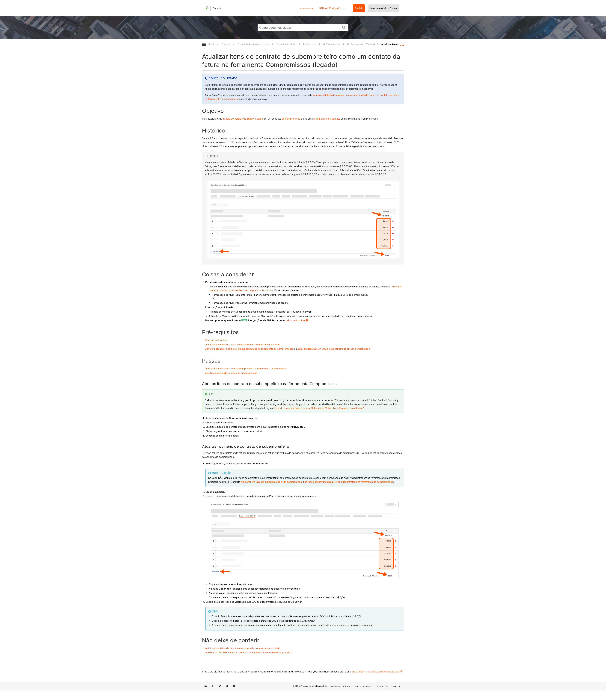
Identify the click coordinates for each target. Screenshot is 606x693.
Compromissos (333, 44)
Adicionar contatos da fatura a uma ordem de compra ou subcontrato (242, 344)
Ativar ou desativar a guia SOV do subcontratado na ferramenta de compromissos (249, 348)
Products (226, 44)
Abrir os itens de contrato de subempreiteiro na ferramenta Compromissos (245, 368)
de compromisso (291, 118)
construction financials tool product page (375, 671)
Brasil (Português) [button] (331, 8)
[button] (344, 27)
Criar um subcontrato (216, 340)
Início (212, 44)
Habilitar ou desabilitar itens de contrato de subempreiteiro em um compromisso (248, 652)
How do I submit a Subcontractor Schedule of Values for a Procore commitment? (319, 408)
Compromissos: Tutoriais (362, 44)
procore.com (306, 8)
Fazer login (397, 686)
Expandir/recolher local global (402, 43)
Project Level (310, 44)
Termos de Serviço (363, 686)
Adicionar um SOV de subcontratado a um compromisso (271, 481)
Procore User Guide (287, 44)
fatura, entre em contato (326, 118)
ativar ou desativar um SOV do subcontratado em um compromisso (333, 348)
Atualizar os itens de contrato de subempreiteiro (231, 372)
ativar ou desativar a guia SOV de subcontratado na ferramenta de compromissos (349, 481)
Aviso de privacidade (340, 686)
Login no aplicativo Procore (384, 8)
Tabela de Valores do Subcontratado (243, 118)
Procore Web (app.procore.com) (254, 44)
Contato (359, 8)
